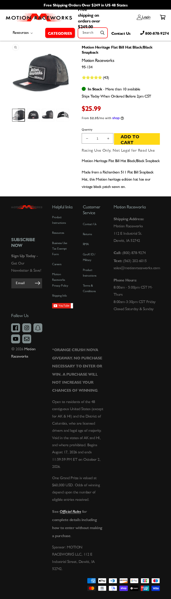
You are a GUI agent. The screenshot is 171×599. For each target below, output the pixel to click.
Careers (56, 264)
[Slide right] (67, 115)
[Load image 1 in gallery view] (18, 115)
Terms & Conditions (89, 288)
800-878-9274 (156, 33)
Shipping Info (59, 295)
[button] (60, 32)
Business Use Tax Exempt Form (59, 249)
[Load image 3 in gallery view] (48, 115)
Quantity (87, 129)
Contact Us (120, 33)
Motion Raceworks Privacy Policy (60, 280)
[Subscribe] (37, 283)
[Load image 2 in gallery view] (33, 115)
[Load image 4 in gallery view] (63, 115)
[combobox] (92, 33)
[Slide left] (14, 115)
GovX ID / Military (89, 257)
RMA (86, 244)
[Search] (102, 33)
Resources (58, 232)
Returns (87, 234)
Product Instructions (89, 273)
